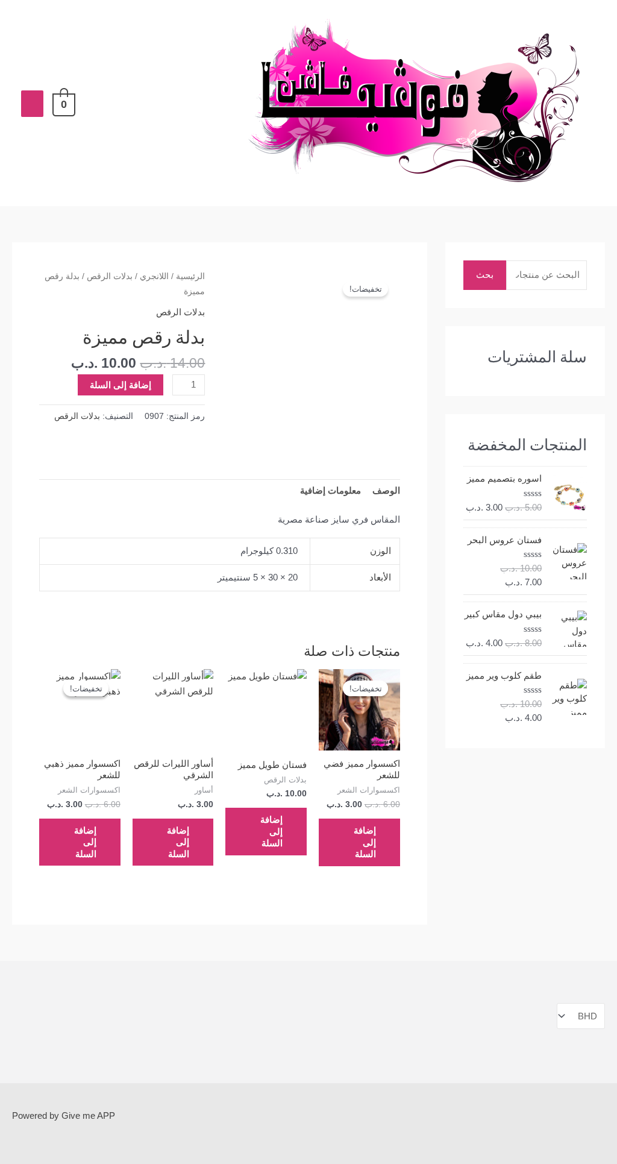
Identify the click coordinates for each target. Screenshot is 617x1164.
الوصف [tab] (386, 490)
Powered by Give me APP (63, 1115)
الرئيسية (190, 276)
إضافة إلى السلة (120, 385)
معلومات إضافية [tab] (330, 490)
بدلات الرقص (110, 276)
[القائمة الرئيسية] (32, 103)
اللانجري (154, 276)
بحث (484, 274)
